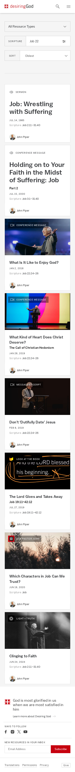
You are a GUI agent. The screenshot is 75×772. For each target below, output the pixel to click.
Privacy (44, 765)
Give (66, 765)
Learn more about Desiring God (32, 716)
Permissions (29, 765)
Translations (12, 765)
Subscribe (61, 749)
